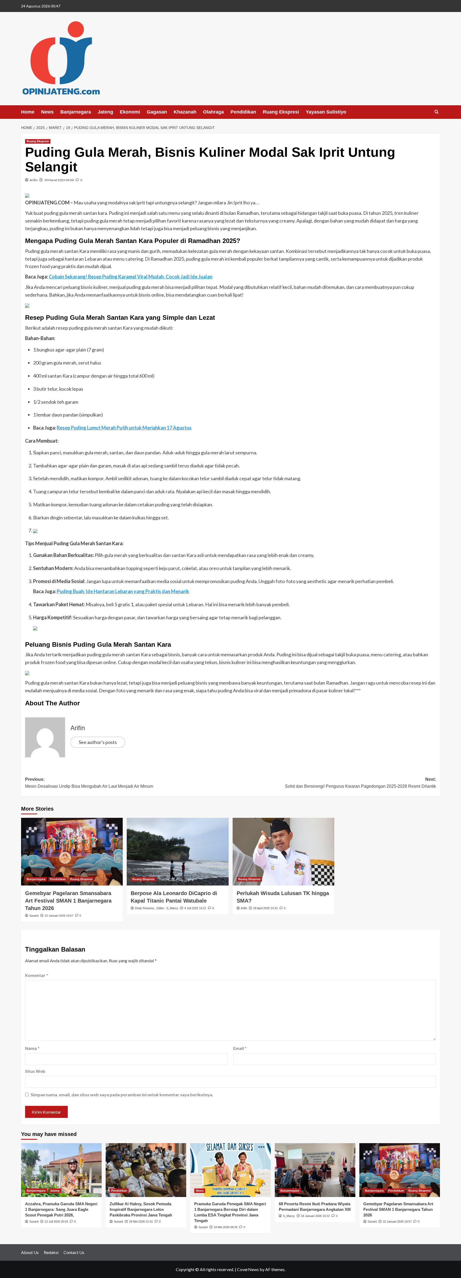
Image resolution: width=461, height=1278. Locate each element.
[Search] (436, 112)
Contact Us (73, 1252)
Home (27, 112)
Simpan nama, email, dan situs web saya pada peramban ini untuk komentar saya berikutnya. (122, 1094)
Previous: (89, 782)
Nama (32, 1048)
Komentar (36, 975)
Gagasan (157, 112)
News (47, 112)
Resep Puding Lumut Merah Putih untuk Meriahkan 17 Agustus (124, 428)
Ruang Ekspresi (281, 112)
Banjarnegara (75, 112)
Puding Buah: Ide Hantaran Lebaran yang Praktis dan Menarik (123, 591)
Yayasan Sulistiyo (326, 112)
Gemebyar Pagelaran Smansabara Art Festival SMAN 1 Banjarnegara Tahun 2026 (68, 900)
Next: (360, 782)
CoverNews (248, 1269)
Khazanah (185, 112)
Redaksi (51, 1252)
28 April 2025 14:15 (265, 908)
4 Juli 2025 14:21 (195, 908)
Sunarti (33, 915)
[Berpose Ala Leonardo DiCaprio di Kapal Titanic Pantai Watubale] (177, 851)
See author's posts (98, 742)
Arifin (34, 180)
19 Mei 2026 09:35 (225, 1227)
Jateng (105, 112)
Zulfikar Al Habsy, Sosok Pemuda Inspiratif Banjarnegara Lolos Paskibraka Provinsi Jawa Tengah (141, 1209)
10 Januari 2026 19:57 (59, 915)
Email (240, 1048)
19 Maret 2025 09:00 (59, 180)
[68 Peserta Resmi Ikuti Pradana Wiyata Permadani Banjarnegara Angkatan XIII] (315, 1170)
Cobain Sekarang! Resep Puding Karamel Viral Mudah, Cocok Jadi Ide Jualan (130, 277)
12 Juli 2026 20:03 (56, 1221)
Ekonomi (130, 112)
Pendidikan (243, 112)
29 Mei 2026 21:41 (141, 1221)
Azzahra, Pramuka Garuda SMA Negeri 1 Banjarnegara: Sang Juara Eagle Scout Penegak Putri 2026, (61, 1209)
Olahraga (213, 112)
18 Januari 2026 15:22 (315, 1216)
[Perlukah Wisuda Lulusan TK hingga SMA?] (283, 851)
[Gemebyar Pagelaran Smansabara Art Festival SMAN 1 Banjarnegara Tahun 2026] (72, 851)
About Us (30, 1252)
